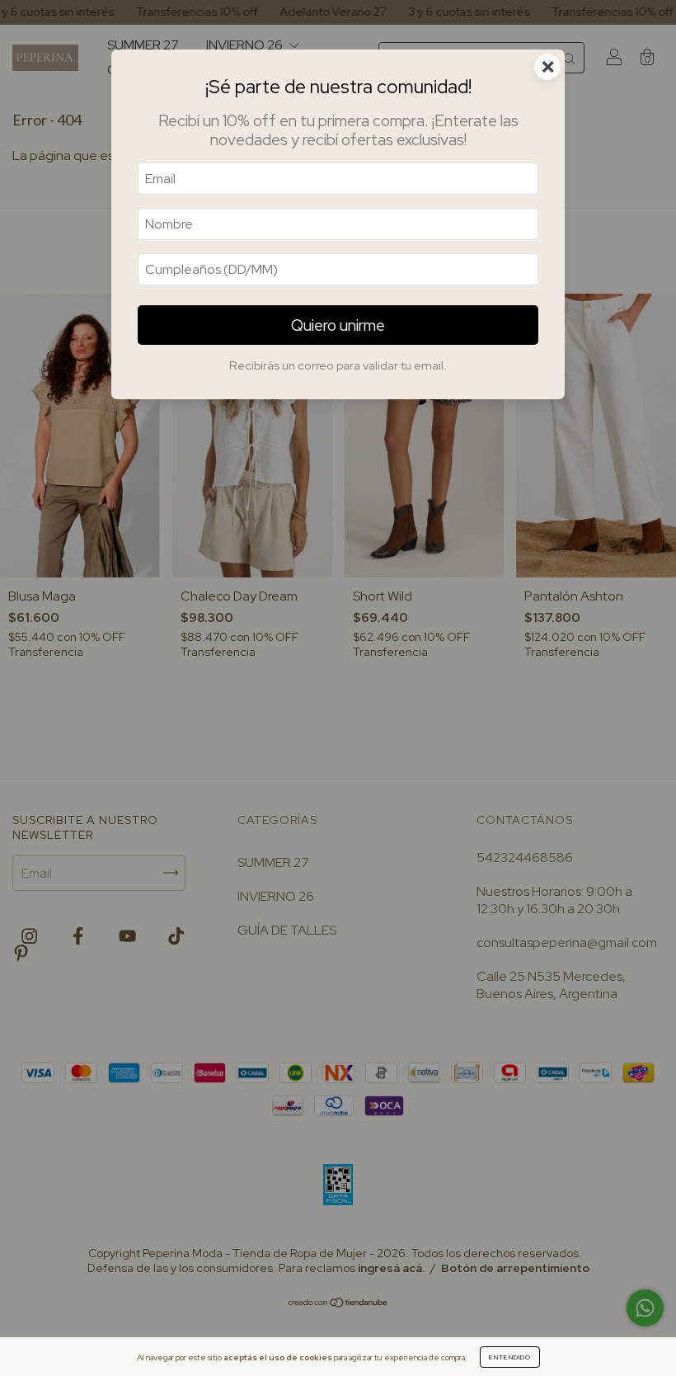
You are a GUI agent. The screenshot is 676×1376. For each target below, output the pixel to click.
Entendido (510, 1357)
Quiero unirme (338, 325)
